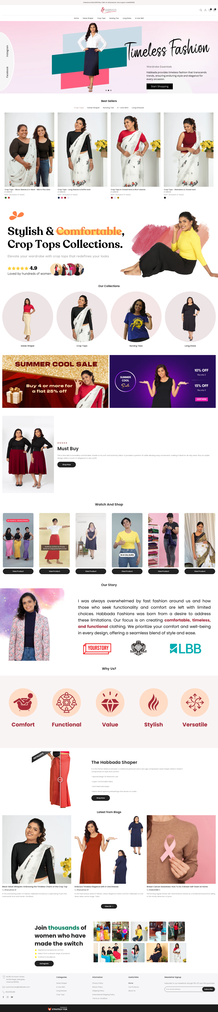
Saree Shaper (88, 18)
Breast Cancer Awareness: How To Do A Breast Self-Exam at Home (177, 911)
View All (108, 930)
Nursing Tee (114, 18)
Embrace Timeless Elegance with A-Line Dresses (97, 911)
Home (76, 18)
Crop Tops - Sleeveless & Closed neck (180, 189)
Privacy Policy (97, 1007)
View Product (17, 595)
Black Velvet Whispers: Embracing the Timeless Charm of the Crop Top (34, 911)
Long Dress (127, 18)
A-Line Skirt (139, 18)
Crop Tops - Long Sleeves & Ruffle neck (74, 189)
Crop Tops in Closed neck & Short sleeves (128, 189)
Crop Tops (101, 18)
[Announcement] (109, 2)
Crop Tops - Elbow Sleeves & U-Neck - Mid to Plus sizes (27, 189)
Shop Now (66, 464)
